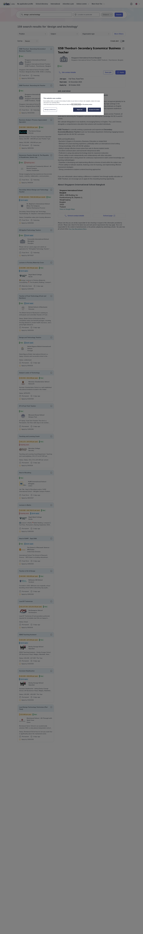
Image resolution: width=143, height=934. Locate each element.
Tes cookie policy (76, 104)
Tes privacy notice (87, 104)
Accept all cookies (94, 109)
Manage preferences (50, 109)
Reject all (79, 109)
